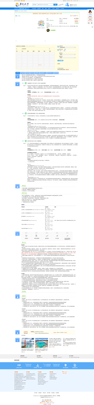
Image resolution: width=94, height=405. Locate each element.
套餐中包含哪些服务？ (41, 375)
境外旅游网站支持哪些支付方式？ (31, 375)
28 (40, 64)
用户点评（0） (50, 72)
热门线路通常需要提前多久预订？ (19, 375)
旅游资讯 (57, 8)
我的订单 (68, 0)
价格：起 (27, 350)
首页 (30, 8)
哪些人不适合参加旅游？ (41, 380)
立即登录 (54, 332)
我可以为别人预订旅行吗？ (18, 385)
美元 (77, 0)
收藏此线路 (76, 23)
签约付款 (32, 72)
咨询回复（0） (43, 72)
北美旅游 (39, 8)
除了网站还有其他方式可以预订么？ (19, 388)
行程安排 (22, 72)
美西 (46, 8)
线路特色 (17, 72)
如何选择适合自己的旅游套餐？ (42, 373)
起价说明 (52, 20)
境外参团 (34, 8)
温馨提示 (37, 72)
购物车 (72, 0)
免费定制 (67, 69)
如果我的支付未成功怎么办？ (30, 377)
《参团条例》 (63, 269)
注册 (24, 0)
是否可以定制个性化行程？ (42, 377)
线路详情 (25, 10)
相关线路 (56, 72)
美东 (43, 8)
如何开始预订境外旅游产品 (18, 389)
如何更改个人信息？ (52, 376)
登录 (21, 0)
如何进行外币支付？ (29, 376)
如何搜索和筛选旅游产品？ (53, 377)
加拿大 (49, 8)
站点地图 (57, 392)
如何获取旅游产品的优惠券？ (42, 376)
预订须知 (48, 392)
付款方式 (44, 392)
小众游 (53, 8)
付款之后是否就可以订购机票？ (30, 373)
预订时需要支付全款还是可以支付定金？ (20, 377)
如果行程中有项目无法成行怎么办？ (43, 381)
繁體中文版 (64, 0)
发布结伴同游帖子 (61, 68)
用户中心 (74, 0)
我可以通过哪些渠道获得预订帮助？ (19, 386)
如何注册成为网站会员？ (53, 373)
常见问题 (52, 392)
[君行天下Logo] (22, 6)
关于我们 (62, 8)
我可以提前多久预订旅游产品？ (19, 373)
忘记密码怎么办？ (52, 375)
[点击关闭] (92, 9)
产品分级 (54, 268)
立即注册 (65, 332)
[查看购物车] (92, 26)
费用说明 (27, 72)
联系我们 (40, 392)
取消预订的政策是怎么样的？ (18, 381)
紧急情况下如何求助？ (41, 384)
